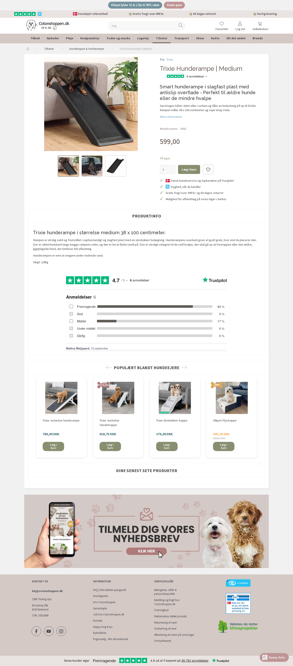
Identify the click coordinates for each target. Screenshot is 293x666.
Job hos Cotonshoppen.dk (108, 614)
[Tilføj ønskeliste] (208, 169)
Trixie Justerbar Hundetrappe (109, 422)
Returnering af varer (165, 622)
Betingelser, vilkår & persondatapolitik (165, 592)
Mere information (171, 117)
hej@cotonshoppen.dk (47, 591)
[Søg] (181, 25)
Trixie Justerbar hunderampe (61, 420)
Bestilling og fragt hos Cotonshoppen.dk (166, 602)
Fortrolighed (161, 610)
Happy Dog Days (102, 627)
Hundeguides (100, 596)
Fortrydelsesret (162, 641)
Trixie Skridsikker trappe (171, 420)
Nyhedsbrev (99, 633)
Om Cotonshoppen (104, 602)
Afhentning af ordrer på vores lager (174, 635)
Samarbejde (100, 608)
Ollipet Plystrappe (225, 420)
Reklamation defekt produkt (170, 616)
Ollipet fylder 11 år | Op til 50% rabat (135, 5)
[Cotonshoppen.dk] (47, 25)
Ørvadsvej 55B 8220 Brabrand (40, 607)
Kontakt (97, 620)
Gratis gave (174, 5)
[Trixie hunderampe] (91, 104)
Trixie (169, 59)
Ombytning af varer (165, 628)
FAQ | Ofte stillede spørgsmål (109, 590)
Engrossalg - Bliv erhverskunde (110, 639)
